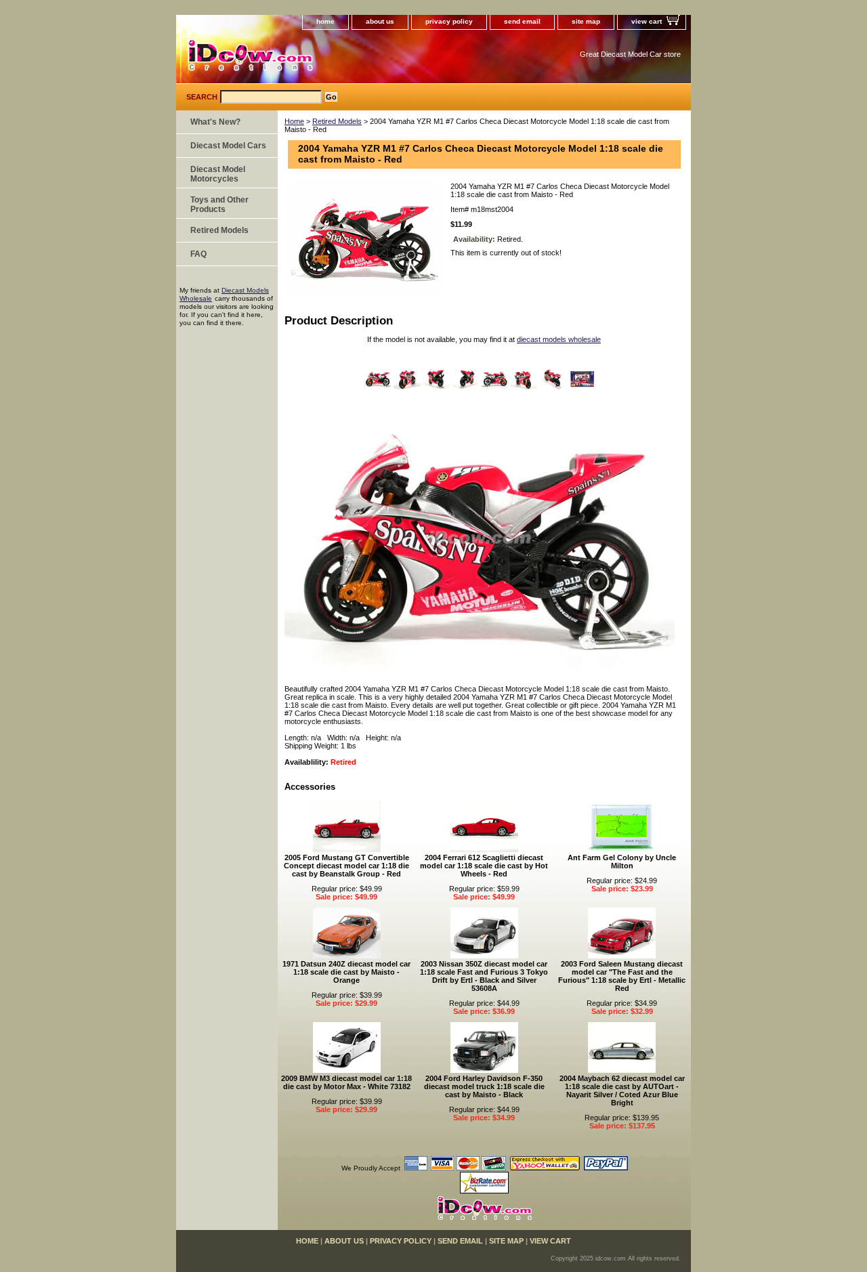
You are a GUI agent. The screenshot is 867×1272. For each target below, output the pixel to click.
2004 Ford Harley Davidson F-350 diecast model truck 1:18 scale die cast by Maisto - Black (484, 1086)
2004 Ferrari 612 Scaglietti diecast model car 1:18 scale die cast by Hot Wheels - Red (484, 865)
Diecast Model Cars (228, 145)
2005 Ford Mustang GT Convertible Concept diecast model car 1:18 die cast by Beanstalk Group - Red (346, 865)
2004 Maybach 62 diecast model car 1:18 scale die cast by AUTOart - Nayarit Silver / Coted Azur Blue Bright (622, 1090)
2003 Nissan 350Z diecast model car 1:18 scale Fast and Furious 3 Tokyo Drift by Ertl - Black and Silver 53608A (484, 976)
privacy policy (449, 21)
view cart (646, 21)
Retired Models (337, 121)
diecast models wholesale (559, 339)
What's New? (215, 122)
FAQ (198, 254)
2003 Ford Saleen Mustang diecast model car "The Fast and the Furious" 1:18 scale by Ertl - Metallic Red (621, 976)
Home (294, 121)
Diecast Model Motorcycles (217, 174)
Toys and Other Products (219, 204)
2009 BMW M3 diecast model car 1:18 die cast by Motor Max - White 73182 (346, 1082)
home (325, 21)
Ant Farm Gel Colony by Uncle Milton (622, 861)
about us (380, 21)
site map (586, 21)
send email (522, 21)
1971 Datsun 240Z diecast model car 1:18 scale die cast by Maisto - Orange (346, 972)
